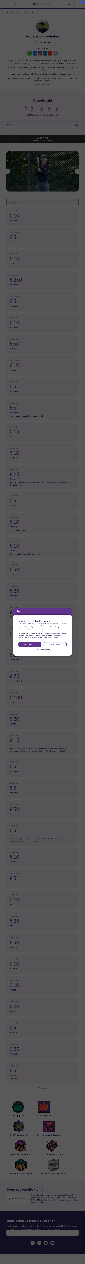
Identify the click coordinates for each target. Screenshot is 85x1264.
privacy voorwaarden (24, 630)
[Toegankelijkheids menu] (82, 2)
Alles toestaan (30, 644)
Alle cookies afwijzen (42, 649)
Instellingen (55, 644)
